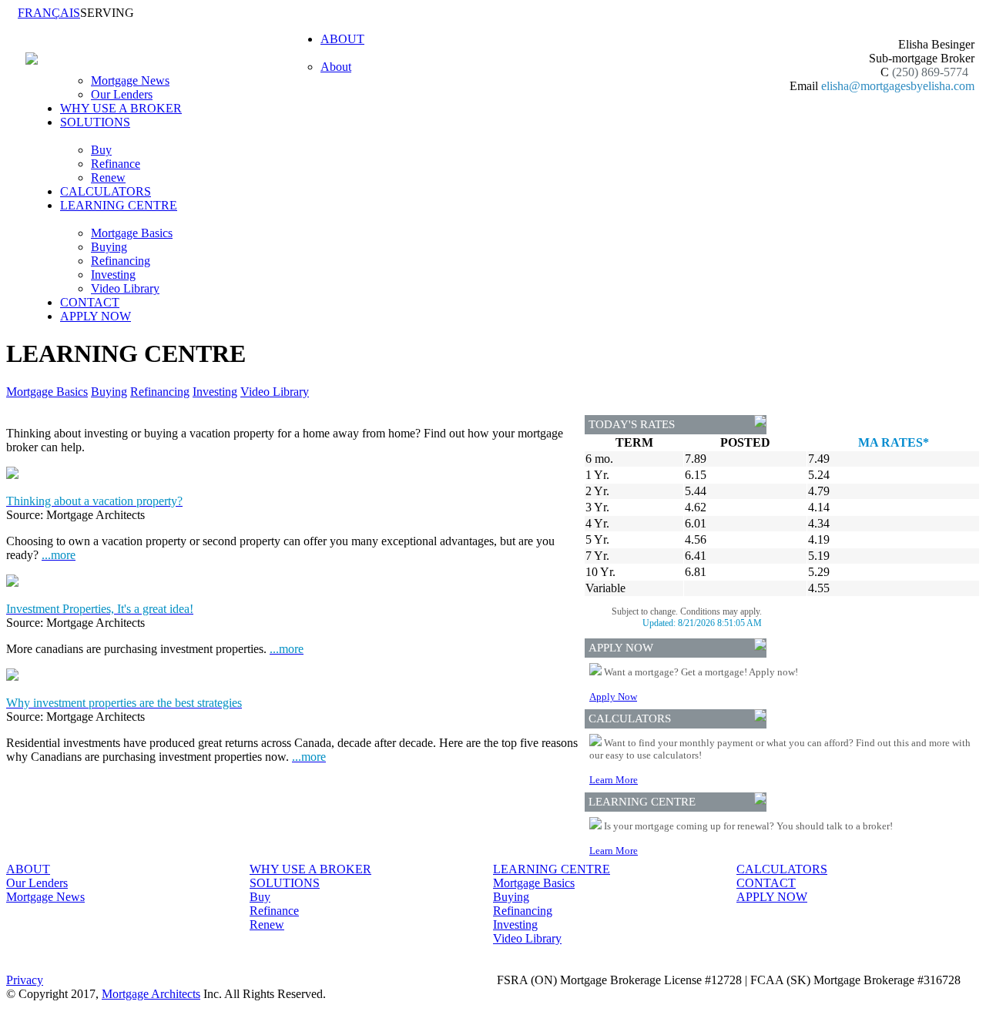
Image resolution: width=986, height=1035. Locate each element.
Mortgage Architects (151, 993)
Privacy (24, 979)
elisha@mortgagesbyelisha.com (897, 85)
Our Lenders (122, 94)
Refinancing (120, 260)
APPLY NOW (95, 316)
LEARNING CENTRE (551, 869)
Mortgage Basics (132, 232)
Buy (101, 149)
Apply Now (613, 696)
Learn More (613, 779)
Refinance (115, 163)
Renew (108, 177)
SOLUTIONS (285, 882)
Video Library (125, 288)
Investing (113, 274)
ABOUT (28, 869)
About (335, 66)
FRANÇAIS (49, 12)
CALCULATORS (105, 191)
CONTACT (89, 302)
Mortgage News (130, 80)
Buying (109, 246)
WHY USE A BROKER (121, 108)
